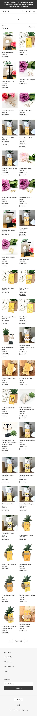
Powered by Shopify (23, 710)
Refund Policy (8, 662)
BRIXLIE (6, 11)
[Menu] (34, 11)
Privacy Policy (8, 657)
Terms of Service (9, 666)
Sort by (4, 25)
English (18, 699)
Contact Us (7, 671)
